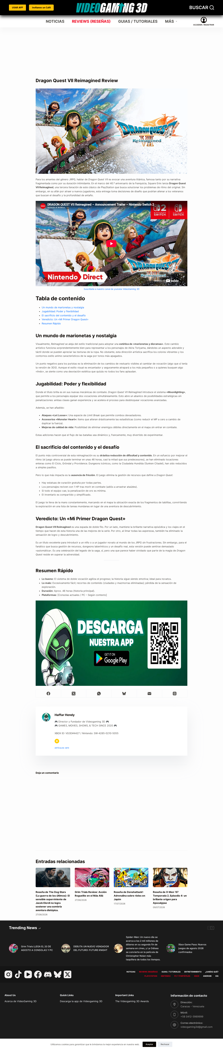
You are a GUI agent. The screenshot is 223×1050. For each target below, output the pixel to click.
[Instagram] (8, 974)
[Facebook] (48, 693)
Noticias (55, 21)
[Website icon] (57, 741)
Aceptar (149, 1044)
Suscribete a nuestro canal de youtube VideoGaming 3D (111, 289)
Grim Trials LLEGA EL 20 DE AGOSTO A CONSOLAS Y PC (37, 948)
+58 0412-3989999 (192, 1016)
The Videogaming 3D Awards (132, 1001)
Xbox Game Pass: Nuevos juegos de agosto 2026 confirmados (192, 948)
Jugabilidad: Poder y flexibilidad (60, 311)
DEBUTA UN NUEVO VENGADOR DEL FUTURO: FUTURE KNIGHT (91, 948)
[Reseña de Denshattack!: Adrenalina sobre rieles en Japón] (131, 877)
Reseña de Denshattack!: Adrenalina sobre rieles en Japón (129, 895)
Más (169, 21)
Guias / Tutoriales (137, 21)
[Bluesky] (124, 693)
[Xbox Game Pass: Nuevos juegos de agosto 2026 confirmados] (170, 948)
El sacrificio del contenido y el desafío (64, 315)
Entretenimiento (192, 972)
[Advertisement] (111, 50)
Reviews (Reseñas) (91, 21)
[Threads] (175, 693)
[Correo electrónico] (149, 693)
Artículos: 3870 (62, 748)
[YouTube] (28, 974)
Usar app (17, 7)
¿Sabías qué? (211, 972)
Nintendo (166, 976)
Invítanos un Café (41, 7)
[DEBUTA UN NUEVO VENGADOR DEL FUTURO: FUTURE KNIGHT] (65, 948)
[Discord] (48, 974)
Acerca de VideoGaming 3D (21, 1001)
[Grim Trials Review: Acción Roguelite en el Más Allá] (92, 877)
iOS (216, 976)
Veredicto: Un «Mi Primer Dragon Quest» (65, 319)
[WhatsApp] (99, 693)
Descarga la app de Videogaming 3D (81, 1001)
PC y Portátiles (182, 976)
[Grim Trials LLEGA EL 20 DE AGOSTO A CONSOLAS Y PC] (13, 948)
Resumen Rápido (51, 323)
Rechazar (165, 1044)
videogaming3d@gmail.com (197, 1026)
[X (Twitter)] (73, 693)
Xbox (196, 976)
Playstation (150, 976)
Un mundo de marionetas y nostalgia (63, 307)
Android (207, 976)
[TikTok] (18, 974)
